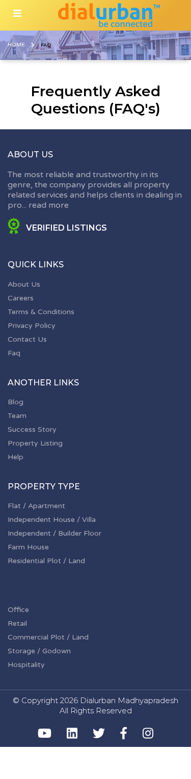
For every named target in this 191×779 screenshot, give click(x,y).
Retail (17, 623)
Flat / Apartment (36, 506)
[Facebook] (123, 733)
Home (16, 45)
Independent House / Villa (52, 519)
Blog (15, 402)
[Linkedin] (72, 733)
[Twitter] (99, 733)
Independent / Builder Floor (54, 533)
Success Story (32, 429)
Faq (14, 353)
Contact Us (27, 339)
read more (49, 205)
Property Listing (35, 443)
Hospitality (26, 664)
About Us (24, 284)
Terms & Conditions (41, 312)
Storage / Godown (39, 651)
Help (15, 457)
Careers (21, 298)
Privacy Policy (32, 325)
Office (18, 609)
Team (17, 415)
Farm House (28, 547)
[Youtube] (44, 733)
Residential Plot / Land (46, 561)
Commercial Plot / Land (48, 637)
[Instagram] (148, 733)
